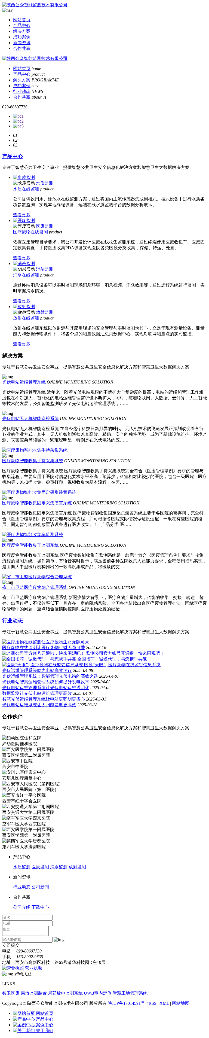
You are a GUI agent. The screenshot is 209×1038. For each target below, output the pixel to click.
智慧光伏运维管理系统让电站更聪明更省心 (43, 699)
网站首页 (21, 19)
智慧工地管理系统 (130, 993)
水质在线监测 (26, 189)
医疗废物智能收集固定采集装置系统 (37, 503)
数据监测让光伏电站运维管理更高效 (37, 693)
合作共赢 (21, 48)
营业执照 (33, 968)
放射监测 (44, 312)
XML (164, 1003)
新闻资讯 (21, 42)
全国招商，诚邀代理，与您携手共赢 (112, 659)
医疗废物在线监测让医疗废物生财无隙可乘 (43, 647)
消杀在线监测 (26, 275)
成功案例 (21, 37)
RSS (152, 1003)
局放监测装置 (34, 993)
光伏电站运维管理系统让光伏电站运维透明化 (45, 687)
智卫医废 (11, 993)
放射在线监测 (26, 318)
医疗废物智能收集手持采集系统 (32, 460)
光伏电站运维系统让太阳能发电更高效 (39, 704)
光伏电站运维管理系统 (24, 382)
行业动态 (21, 91)
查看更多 (21, 214)
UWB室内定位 (98, 993)
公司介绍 (21, 907)
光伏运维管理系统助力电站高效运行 (37, 670)
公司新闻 (40, 887)
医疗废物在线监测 (30, 232)
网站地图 (180, 1003)
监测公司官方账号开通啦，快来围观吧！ (125, 653)
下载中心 (40, 907)
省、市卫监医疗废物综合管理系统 (34, 587)
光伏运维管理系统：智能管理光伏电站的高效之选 (50, 676)
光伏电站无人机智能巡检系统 (30, 418)
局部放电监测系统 (65, 993)
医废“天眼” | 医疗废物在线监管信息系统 (122, 664)
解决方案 (21, 31)
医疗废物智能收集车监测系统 (30, 545)
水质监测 (44, 183)
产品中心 (21, 25)
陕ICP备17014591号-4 (128, 1003)
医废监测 (44, 226)
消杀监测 (44, 269)
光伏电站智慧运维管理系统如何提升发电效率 (45, 682)
